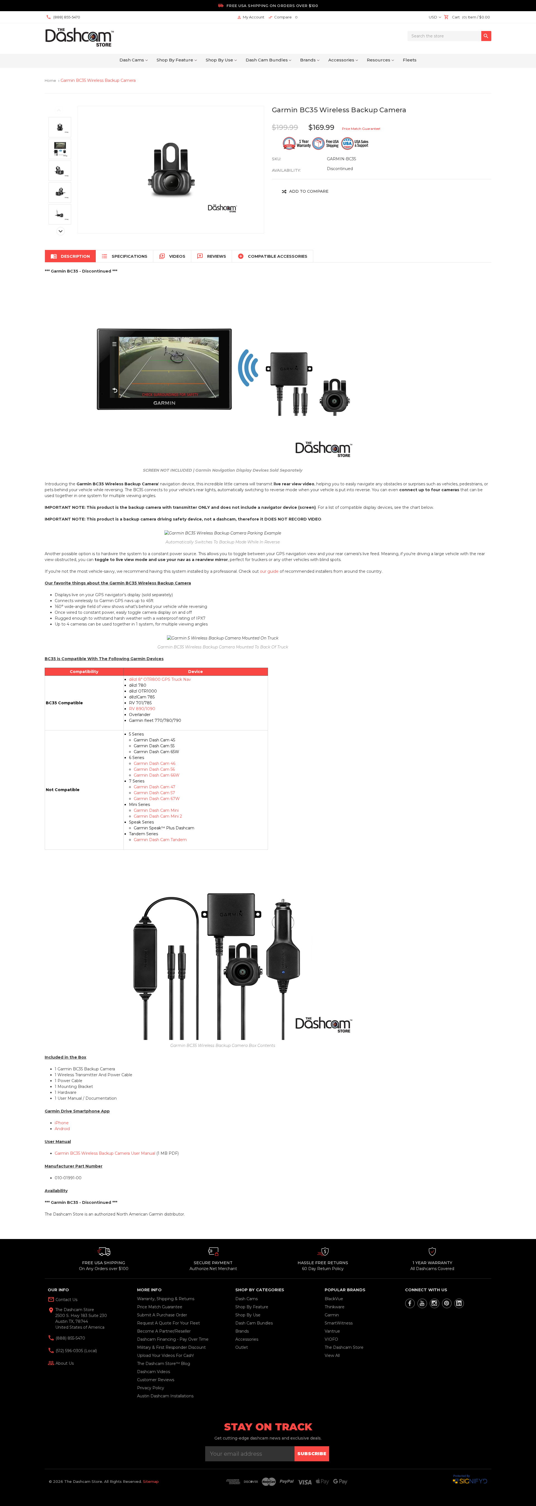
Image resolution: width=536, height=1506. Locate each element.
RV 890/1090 (142, 708)
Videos (172, 256)
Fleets (410, 60)
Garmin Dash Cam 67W (157, 798)
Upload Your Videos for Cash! (165, 1355)
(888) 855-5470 (69, 1338)
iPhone (62, 1122)
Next (60, 231)
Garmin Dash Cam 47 (154, 786)
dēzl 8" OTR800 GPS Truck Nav (160, 679)
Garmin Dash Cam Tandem (160, 839)
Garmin (332, 1315)
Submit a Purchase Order (162, 1315)
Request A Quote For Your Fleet (168, 1323)
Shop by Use (219, 60)
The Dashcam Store (344, 1347)
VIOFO (331, 1339)
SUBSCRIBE (311, 1453)
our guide (269, 571)
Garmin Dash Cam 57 (154, 792)
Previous (59, 110)
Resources (378, 60)
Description (70, 256)
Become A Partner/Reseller (164, 1331)
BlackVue (334, 1298)
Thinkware (334, 1306)
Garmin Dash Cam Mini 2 (158, 816)
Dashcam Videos (153, 1371)
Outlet (241, 1347)
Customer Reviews (155, 1379)
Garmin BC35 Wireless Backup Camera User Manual (105, 1153)
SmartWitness (339, 1323)
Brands (308, 60)
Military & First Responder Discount (171, 1347)
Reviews (211, 256)
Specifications (124, 256)
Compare (283, 17)
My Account (250, 17)
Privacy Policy (150, 1387)
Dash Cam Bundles (267, 60)
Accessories (341, 60)
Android (62, 1128)
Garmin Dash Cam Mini (156, 810)
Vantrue (332, 1331)
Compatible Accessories (272, 256)
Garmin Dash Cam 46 (154, 763)
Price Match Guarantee (159, 1306)
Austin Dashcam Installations (165, 1395)
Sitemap (151, 1481)
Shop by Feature (175, 60)
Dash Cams (131, 60)
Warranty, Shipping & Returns (165, 1298)
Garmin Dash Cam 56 (154, 769)
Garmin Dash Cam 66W (157, 775)
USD (433, 17)
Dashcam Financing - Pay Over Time (173, 1339)
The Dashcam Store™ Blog (163, 1363)
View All (332, 1355)
